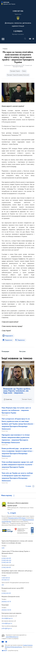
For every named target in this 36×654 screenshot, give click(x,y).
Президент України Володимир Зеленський (18, 75)
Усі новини (28, 486)
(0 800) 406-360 (6, 560)
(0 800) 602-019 (6, 593)
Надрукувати (9, 335)
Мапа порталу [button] (6, 496)
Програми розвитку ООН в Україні (17, 518)
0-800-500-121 (6, 578)
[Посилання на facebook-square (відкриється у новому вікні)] (33, 39)
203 (3, 585)
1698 (3, 548)
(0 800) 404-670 (6, 567)
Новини (5, 48)
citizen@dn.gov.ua (7, 623)
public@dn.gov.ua (7, 628)
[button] (25, 38)
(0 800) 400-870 (6, 558)
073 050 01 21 (5, 580)
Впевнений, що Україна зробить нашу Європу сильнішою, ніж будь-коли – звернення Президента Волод (16, 391)
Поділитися (8, 340)
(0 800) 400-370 (6, 562)
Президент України (15, 71)
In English (13, 513)
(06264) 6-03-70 (6, 601)
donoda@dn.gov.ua (7, 618)
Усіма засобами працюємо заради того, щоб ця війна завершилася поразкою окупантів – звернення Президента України (17, 464)
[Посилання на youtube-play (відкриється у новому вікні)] (30, 39)
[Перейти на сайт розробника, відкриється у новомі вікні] (4, 650)
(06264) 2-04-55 (6, 610)
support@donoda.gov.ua (12, 636)
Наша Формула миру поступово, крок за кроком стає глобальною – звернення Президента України (16, 410)
